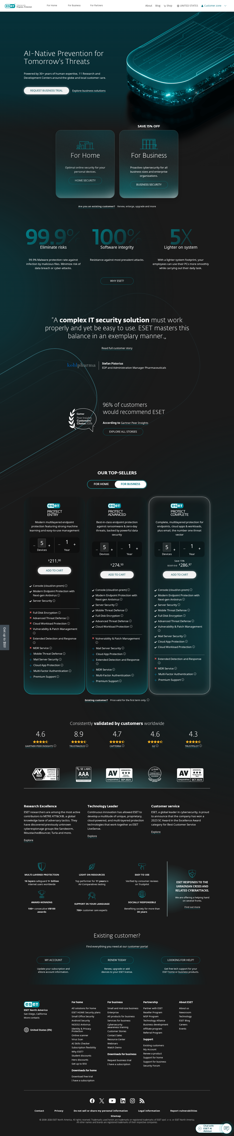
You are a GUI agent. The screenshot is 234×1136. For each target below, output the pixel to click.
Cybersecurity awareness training (117, 1026)
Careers (183, 1024)
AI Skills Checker (81, 1043)
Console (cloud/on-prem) (48, 586)
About (148, 6)
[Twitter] (102, 1102)
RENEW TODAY (117, 960)
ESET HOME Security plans (86, 1012)
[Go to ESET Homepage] (18, 6)
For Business (74, 5)
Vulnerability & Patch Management (55, 629)
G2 (153, 746)
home (171, 971)
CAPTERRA (115, 746)
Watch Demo (114, 1047)
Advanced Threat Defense (49, 618)
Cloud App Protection (46, 665)
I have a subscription (83, 1080)
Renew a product (152, 1053)
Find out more (192, 907)
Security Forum (151, 1065)
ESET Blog (184, 1020)
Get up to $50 (79, 1063)
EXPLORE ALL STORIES (123, 431)
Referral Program (152, 1032)
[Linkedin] (123, 1102)
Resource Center (116, 1039)
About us (184, 1008)
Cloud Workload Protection (50, 623)
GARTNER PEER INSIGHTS (39, 746)
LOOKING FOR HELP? (180, 960)
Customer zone (212, 6)
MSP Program (151, 1016)
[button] (34, 545)
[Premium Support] (31, 677)
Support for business (154, 1061)
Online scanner (80, 1035)
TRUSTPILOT (192, 746)
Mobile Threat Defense (48, 653)
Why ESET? (117, 281)
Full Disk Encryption (45, 612)
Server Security (42, 601)
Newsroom (185, 1012)
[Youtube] (112, 1102)
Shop (169, 6)
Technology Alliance (154, 1020)
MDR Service (41, 648)
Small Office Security (83, 1016)
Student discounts (81, 1055)
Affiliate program (152, 1028)
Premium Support (45, 676)
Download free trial (82, 1076)
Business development (155, 1024)
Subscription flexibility (84, 1047)
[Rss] (142, 1102)
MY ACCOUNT (53, 960)
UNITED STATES (189, 6)
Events (182, 1028)
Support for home (153, 1057)
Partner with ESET (153, 1008)
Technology (185, 1016)
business (183, 971)
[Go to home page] (32, 1004)
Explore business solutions (89, 90)
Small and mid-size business (122, 1008)
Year (67, 550)
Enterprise (113, 1012)
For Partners (96, 5)
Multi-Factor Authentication (50, 671)
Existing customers (153, 1045)
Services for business (118, 1020)
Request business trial (46, 90)
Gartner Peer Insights (134, 423)
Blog (157, 6)
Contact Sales (114, 1035)
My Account (149, 1049)
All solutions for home (84, 1008)
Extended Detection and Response (55, 638)
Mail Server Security (46, 659)
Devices (42, 550)
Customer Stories (116, 1031)
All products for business (121, 1016)
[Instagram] (132, 1102)
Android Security (81, 1020)
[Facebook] (92, 1102)
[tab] (101, 484)
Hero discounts (80, 1059)
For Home (52, 5)
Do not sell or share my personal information (101, 1110)
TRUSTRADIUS (77, 746)
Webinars (112, 1043)
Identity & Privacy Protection (81, 1030)
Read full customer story (117, 348)
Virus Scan (77, 1039)
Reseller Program (152, 1012)
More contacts (31, 1017)
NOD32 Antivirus (81, 1024)
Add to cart (54, 570)
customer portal (138, 946)
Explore (28, 840)
